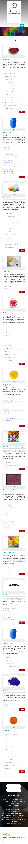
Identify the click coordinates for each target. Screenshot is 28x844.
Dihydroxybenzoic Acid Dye (12, 756)
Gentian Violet (7, 413)
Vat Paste (6, 704)
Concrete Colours (8, 516)
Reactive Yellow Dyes (9, 612)
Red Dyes (8, 238)
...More (22, 111)
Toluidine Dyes (9, 351)
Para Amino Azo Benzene (12, 333)
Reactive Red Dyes (9, 509)
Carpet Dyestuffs (10, 663)
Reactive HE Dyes (10, 76)
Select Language (11, 830)
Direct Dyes (7, 198)
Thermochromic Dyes (9, 398)
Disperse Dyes (7, 518)
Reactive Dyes (7, 169)
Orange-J (8, 345)
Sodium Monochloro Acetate (13, 222)
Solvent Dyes (8, 313)
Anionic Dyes (7, 512)
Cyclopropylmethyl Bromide (11, 162)
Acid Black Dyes (10, 82)
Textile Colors (8, 552)
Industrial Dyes (9, 108)
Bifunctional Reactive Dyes (12, 734)
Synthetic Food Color (9, 521)
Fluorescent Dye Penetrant (12, 235)
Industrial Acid (9, 94)
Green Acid (9, 762)
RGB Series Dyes (10, 339)
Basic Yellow (9, 336)
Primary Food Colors (11, 91)
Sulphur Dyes (9, 737)
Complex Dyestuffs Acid (10, 615)
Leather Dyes (8, 595)
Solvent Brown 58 (10, 357)
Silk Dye (8, 753)
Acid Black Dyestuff (9, 164)
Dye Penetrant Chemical (12, 244)
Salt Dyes (7, 271)
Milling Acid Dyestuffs (9, 619)
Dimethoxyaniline (10, 225)
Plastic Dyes (9, 743)
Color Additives (10, 750)
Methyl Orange (10, 228)
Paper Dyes (7, 385)
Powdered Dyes (8, 404)
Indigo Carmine (10, 348)
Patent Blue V (7, 505)
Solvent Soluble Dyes (11, 105)
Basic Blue (8, 326)
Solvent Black (9, 360)
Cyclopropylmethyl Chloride (11, 167)
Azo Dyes (8, 768)
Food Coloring (9, 570)
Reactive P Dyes (8, 400)
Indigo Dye (7, 706)
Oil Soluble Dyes (8, 420)
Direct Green (7, 416)
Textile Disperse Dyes (11, 241)
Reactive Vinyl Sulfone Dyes (11, 418)
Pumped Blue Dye (10, 73)
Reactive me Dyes (10, 765)
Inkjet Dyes (8, 329)
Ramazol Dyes (9, 219)
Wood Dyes (7, 514)
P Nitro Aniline (7, 149)
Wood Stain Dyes (10, 490)
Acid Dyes (7, 59)
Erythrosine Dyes (8, 402)
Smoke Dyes (9, 79)
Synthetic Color (8, 528)
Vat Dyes (6, 147)
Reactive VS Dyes (8, 409)
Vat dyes (6, 691)
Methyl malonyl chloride (10, 173)
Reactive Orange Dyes (9, 507)
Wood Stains (7, 525)
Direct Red (6, 411)
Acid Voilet (8, 740)
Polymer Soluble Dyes (9, 407)
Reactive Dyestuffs (8, 152)
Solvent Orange (10, 342)
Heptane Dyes (9, 462)
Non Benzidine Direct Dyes (13, 447)
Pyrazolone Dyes (8, 503)
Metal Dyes (7, 133)
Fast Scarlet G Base (9, 422)
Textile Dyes (8, 644)
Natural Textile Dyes (11, 213)
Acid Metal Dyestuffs (11, 666)
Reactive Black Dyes (11, 354)
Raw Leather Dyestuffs (9, 608)
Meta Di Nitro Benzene (9, 523)
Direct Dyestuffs (10, 247)
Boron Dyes (9, 657)
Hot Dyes (6, 610)
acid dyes (7, 730)
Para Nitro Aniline (8, 154)
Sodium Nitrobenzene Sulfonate (13, 85)
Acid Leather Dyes (8, 160)
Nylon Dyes (9, 232)
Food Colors (9, 567)
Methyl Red (9, 747)
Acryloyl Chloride (8, 171)
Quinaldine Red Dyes (11, 88)
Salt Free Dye (7, 286)
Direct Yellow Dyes (10, 102)
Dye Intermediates (10, 216)
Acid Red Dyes (9, 759)
